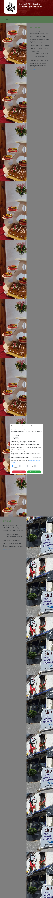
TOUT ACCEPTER (34, 472)
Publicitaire (39, 466)
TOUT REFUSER (19, 472)
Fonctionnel (24, 466)
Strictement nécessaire (16, 466)
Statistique (31, 466)
